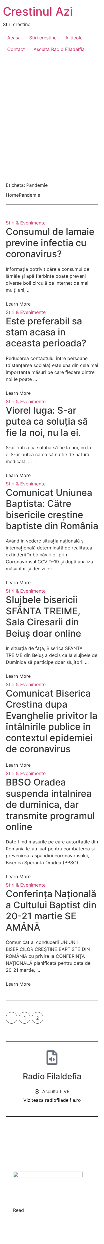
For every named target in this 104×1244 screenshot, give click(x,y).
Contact (16, 49)
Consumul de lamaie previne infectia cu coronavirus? (50, 243)
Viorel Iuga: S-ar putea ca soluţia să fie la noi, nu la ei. (47, 421)
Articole (74, 38)
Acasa (14, 38)
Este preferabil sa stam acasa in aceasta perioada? (46, 332)
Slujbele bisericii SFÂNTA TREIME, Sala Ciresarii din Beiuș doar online (43, 616)
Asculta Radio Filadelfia (59, 49)
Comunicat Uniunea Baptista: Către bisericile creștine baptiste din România (52, 509)
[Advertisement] (52, 115)
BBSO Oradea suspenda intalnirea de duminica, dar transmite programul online (50, 804)
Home (12, 195)
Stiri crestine (43, 38)
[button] (24, 475)
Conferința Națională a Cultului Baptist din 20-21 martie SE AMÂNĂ (51, 910)
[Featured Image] (52, 465)
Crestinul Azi (38, 11)
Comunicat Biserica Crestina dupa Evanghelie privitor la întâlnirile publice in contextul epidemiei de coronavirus (51, 721)
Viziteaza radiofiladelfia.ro (52, 1100)
